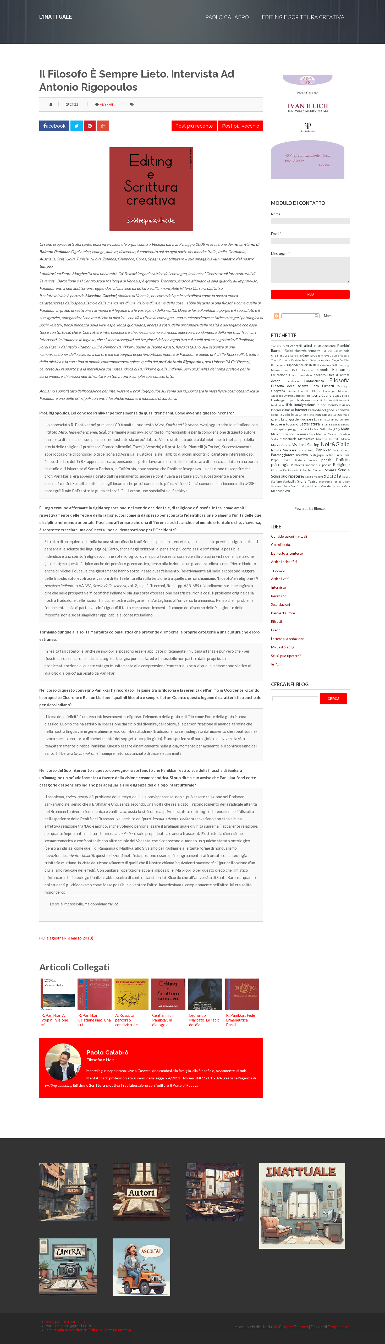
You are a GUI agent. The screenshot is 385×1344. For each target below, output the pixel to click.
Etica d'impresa (338, 374)
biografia (301, 350)
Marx (312, 434)
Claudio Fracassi (340, 355)
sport (346, 476)
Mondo (345, 438)
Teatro (312, 481)
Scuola (344, 469)
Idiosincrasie (309, 400)
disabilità (310, 365)
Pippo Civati (280, 460)
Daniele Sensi (299, 360)
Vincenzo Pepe (280, 486)
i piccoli (293, 400)
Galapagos (343, 386)
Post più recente (194, 126)
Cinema (307, 355)
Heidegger (278, 400)
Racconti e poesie (318, 465)
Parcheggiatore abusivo (289, 455)
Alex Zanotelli (293, 345)
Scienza (330, 470)
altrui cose (312, 345)
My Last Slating (305, 444)
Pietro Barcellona (337, 455)
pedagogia (317, 455)
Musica (285, 445)
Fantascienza (314, 381)
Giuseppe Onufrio (282, 395)
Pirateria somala (305, 460)
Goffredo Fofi (302, 395)
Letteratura (309, 424)
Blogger (320, 508)
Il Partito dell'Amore (333, 400)
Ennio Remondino (300, 374)
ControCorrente (280, 360)
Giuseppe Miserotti (336, 390)
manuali (302, 434)
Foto (315, 386)
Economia (341, 369)
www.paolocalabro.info (65, 1322)
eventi (275, 381)
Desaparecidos (320, 360)
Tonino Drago (341, 481)
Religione (341, 464)
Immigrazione (304, 405)
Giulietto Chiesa (309, 390)
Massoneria (288, 438)
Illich (288, 405)
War (287, 491)
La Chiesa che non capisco (314, 414)
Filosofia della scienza (290, 386)
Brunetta (314, 350)
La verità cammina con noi (332, 419)
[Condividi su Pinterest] (90, 126)
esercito (320, 374)
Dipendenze (295, 365)
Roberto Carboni (311, 470)
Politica (343, 459)
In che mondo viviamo (333, 405)
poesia (326, 460)
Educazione (279, 374)
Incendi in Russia (282, 410)
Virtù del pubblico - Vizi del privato (317, 486)
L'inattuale (55, 17)
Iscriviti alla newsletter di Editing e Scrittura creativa (88, 1330)
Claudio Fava (321, 355)
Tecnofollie (325, 481)
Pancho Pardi (306, 450)
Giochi (292, 390)
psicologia (280, 464)
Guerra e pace (331, 395)
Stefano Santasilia (283, 481)
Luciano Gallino (319, 429)
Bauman (277, 350)
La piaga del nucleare (297, 419)
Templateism (339, 1327)
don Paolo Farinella (298, 369)
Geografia (278, 390)
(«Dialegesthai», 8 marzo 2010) (66, 938)
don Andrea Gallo (327, 365)
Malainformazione (283, 434)
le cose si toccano (284, 424)
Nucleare (289, 450)
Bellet (289, 350)
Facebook (292, 381)
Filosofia (339, 380)
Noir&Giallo (335, 444)
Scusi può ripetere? (288, 476)
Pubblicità (297, 465)
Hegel (346, 395)
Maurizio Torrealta (328, 438)
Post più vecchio (240, 126)
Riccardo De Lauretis (284, 470)
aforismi (276, 345)
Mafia (345, 429)
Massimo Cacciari (327, 434)
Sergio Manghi (314, 476)
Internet (301, 410)
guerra (316, 395)
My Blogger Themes (290, 1327)
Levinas (335, 424)
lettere (326, 424)
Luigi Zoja (334, 429)
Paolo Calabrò (227, 17)
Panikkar (106, 104)
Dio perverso (278, 365)
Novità (276, 450)
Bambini (343, 345)
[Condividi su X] (76, 126)
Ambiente (329, 345)
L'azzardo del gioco (321, 410)
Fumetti (328, 386)
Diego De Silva (341, 360)
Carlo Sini (296, 355)
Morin (275, 445)
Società (332, 475)
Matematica (306, 438)
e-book (322, 370)
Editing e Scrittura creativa (303, 17)
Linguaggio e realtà (296, 429)
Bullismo (327, 350)
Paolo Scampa (341, 450)
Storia (301, 481)
